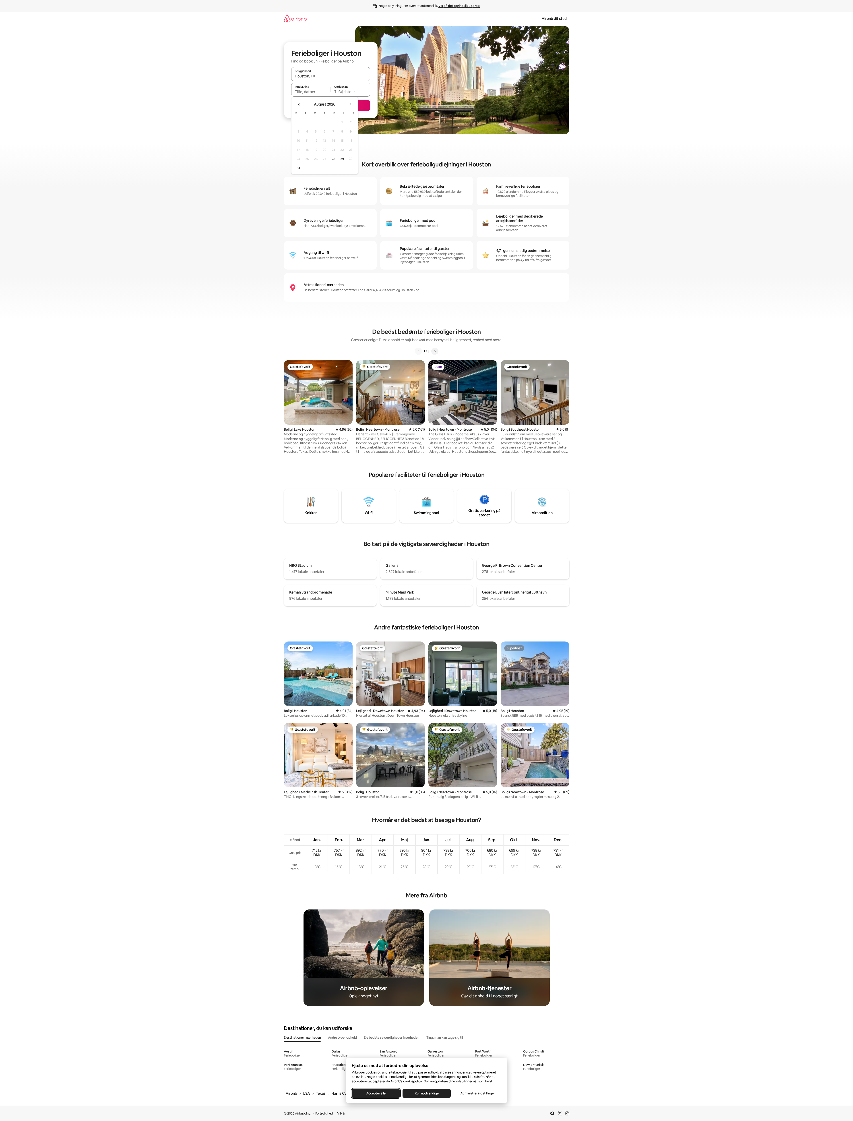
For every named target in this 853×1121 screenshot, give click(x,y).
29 (342, 159)
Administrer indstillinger (477, 1093)
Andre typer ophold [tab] (342, 1038)
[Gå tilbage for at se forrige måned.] (299, 104)
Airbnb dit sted (554, 18)
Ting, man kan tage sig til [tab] (444, 1038)
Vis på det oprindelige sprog (459, 6)
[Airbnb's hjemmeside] (295, 19)
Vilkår (341, 1113)
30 (351, 159)
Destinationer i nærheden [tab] (302, 1038)
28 (333, 159)
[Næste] (434, 351)
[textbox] (311, 91)
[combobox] (331, 76)
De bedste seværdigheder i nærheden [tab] (391, 1038)
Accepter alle (375, 1093)
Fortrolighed (324, 1113)
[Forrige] (418, 351)
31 (298, 168)
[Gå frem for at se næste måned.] (350, 104)
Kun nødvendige (426, 1093)
